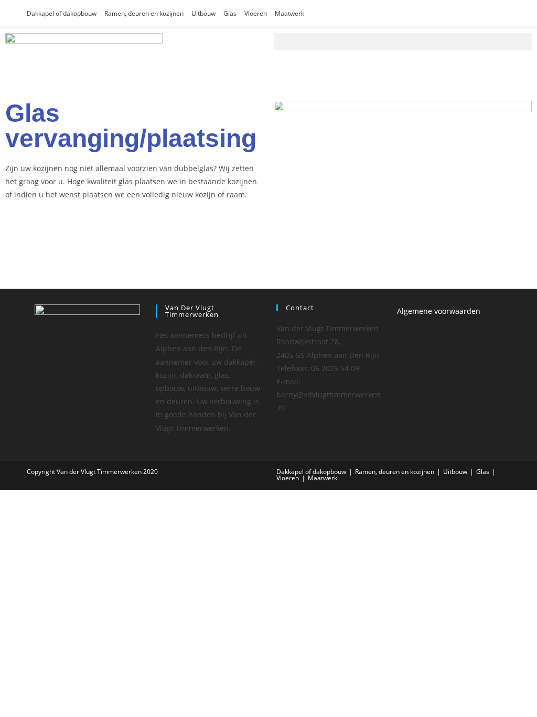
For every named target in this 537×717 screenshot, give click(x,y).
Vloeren (255, 13)
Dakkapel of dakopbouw (61, 13)
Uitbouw (203, 13)
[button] (403, 41)
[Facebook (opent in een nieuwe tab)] (492, 13)
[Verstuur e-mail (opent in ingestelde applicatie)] (504, 13)
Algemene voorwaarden (438, 311)
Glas (230, 13)
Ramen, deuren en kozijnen (144, 13)
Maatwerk (289, 13)
